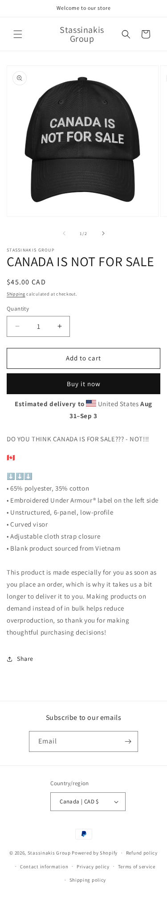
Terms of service (136, 866)
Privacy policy (93, 866)
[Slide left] (64, 233)
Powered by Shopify (95, 853)
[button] (18, 34)
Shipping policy (87, 880)
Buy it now (84, 384)
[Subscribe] (128, 741)
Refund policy (142, 853)
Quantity (18, 308)
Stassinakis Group (49, 853)
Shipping (16, 294)
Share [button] (25, 659)
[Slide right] (103, 233)
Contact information (44, 866)
